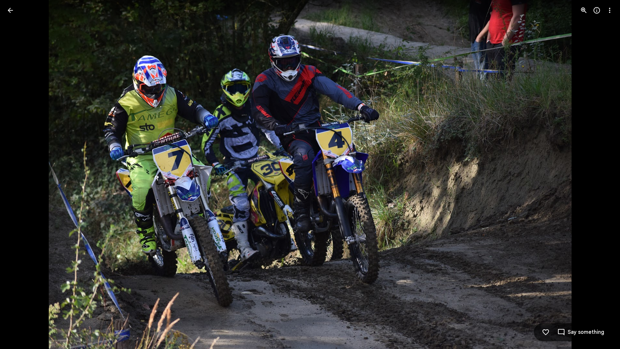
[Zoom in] (583, 10)
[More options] (609, 10)
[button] (18, 174)
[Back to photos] (10, 10)
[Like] (546, 332)
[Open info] (596, 10)
